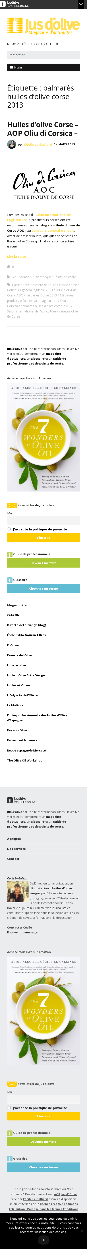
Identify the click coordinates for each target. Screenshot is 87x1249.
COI (61, 903)
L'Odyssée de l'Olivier (23, 695)
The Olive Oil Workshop (24, 760)
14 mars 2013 (64, 144)
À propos (14, 839)
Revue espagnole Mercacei (27, 750)
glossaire (38, 359)
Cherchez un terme (43, 588)
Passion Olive (17, 730)
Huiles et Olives (18, 685)
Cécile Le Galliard (38, 144)
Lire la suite (16, 256)
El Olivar (13, 645)
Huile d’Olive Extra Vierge (26, 675)
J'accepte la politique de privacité (40, 529)
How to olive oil (18, 665)
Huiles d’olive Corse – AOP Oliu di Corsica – (42, 129)
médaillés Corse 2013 (41, 295)
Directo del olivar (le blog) (26, 625)
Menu (18, 67)
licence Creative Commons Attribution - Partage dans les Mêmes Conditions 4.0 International (43, 1209)
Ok (44, 1240)
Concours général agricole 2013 (30, 290)
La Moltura (15, 705)
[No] (81, 1231)
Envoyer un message (22, 932)
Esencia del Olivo (19, 655)
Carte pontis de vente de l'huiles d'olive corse (44, 285)
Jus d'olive (14, 349)
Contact (13, 859)
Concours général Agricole (53, 230)
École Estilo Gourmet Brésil (27, 635)
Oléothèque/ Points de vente (55, 277)
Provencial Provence (22, 740)
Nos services (16, 849)
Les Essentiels (21, 277)
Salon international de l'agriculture (31, 311)
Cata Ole (13, 615)
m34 (57, 1194)
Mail (10, 513)
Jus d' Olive (69, 1194)
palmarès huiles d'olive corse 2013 (45, 306)
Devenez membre (43, 563)
